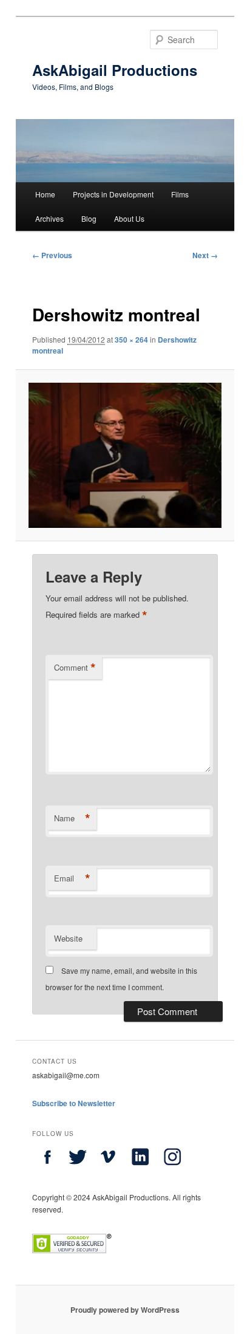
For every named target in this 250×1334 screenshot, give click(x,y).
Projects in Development (113, 194)
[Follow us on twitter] (77, 1168)
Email (72, 878)
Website (68, 938)
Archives (49, 218)
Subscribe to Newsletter (73, 1103)
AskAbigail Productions (114, 70)
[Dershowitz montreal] (125, 455)
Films (180, 194)
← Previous (52, 255)
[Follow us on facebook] (47, 1168)
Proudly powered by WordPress (125, 1309)
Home (45, 194)
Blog (88, 218)
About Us (129, 218)
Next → (205, 255)
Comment (75, 667)
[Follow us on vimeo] (108, 1168)
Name (72, 818)
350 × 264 (131, 339)
